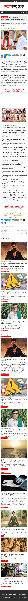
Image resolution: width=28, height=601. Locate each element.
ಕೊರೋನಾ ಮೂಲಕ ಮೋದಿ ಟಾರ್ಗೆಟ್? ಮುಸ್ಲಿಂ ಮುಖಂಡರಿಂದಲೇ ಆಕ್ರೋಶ (21, 232)
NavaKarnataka (12, 28)
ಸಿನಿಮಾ (7, 271)
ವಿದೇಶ (9, 226)
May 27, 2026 (4, 527)
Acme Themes (14, 598)
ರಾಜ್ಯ (7, 226)
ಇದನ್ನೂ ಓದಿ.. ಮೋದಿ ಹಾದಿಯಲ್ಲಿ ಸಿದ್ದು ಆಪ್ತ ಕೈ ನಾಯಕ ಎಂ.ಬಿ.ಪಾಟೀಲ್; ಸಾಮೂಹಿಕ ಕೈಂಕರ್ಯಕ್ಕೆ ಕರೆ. (14, 215)
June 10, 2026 (4, 491)
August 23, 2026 (5, 261)
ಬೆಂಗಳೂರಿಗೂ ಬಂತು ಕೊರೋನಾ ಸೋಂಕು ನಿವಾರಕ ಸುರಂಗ (6, 232)
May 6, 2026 (4, 578)
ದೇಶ (2, 468)
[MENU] (27, 12)
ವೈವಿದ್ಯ (7, 507)
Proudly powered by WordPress (8, 597)
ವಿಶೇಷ (12, 226)
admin (11, 261)
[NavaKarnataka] (2, 12)
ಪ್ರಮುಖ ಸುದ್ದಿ (4, 226)
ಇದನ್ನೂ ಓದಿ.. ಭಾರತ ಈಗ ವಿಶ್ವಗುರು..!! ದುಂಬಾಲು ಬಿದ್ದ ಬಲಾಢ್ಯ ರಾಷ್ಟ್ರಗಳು (14, 207)
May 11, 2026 (4, 553)
